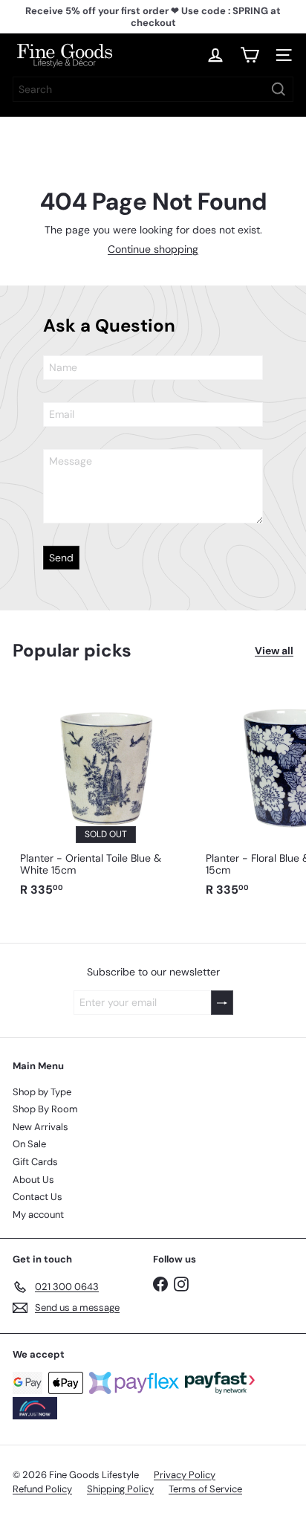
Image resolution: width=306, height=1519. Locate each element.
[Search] (278, 89)
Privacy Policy (184, 1474)
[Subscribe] (222, 1002)
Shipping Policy (120, 1489)
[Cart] (249, 55)
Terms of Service (205, 1489)
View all (274, 651)
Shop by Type (42, 1092)
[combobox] (153, 89)
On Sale (29, 1144)
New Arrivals (40, 1126)
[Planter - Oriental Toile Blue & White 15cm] (105, 793)
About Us (33, 1179)
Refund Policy (42, 1489)
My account (38, 1214)
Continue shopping (153, 249)
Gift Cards (35, 1161)
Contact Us (37, 1196)
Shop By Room (45, 1109)
